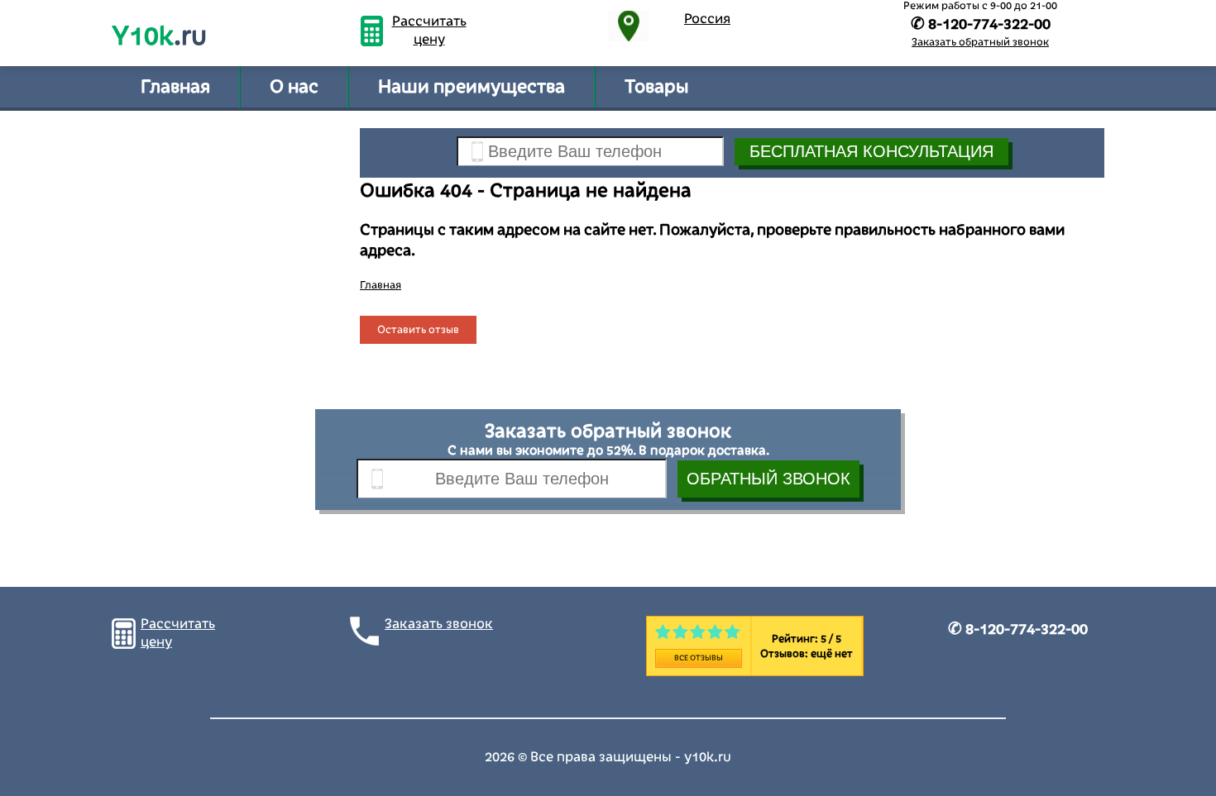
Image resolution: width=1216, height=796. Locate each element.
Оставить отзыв (418, 330)
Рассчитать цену (429, 30)
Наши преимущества (471, 87)
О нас (294, 87)
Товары (656, 87)
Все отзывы (698, 658)
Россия (707, 19)
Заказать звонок (439, 624)
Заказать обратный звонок (980, 42)
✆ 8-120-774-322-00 (1018, 629)
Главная (175, 87)
